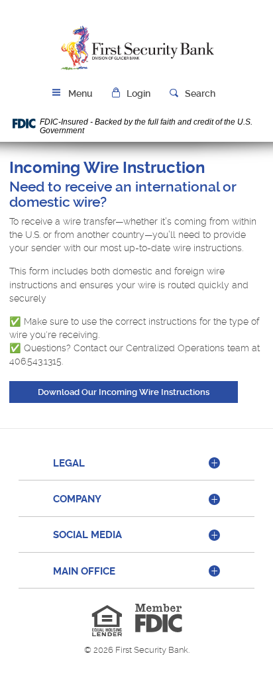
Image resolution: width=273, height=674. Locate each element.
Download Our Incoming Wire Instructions (138, 391)
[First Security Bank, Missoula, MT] (136, 48)
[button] (131, 94)
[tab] (136, 464)
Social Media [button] (87, 535)
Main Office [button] (84, 571)
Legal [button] (69, 463)
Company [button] (77, 499)
